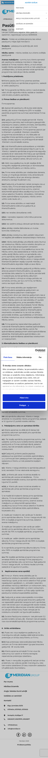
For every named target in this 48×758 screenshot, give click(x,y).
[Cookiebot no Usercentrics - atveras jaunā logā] (35, 350)
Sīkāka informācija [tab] (24, 357)
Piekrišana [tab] (7, 357)
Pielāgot (22, 405)
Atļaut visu (24, 398)
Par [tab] (40, 357)
